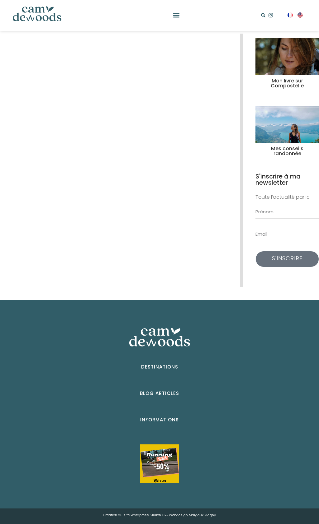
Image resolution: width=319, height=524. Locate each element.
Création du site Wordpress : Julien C (133, 515)
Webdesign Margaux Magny (192, 515)
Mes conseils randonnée (287, 151)
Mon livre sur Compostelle (287, 83)
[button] (176, 15)
